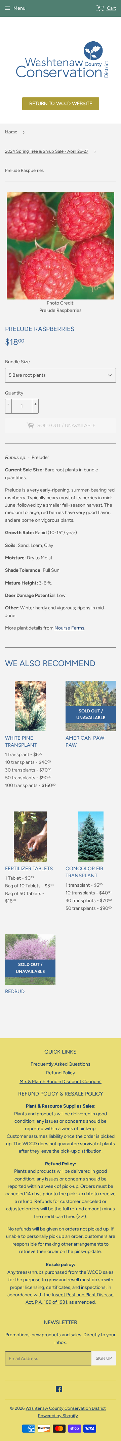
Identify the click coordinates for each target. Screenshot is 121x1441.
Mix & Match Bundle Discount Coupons (60, 1081)
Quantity (14, 393)
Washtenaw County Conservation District (66, 1408)
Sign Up (104, 1358)
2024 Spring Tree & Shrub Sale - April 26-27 (46, 151)
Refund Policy (60, 1073)
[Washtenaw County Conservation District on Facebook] (59, 1390)
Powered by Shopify (58, 1415)
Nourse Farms (69, 628)
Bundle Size (17, 362)
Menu (19, 8)
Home (11, 131)
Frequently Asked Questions (60, 1064)
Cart (111, 8)
